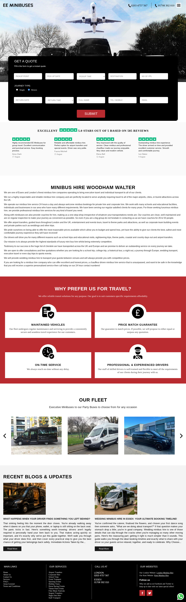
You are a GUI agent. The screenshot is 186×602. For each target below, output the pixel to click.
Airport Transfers (55, 572)
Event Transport (55, 579)
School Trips (54, 577)
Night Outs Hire (55, 596)
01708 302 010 (166, 5)
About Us (7, 575)
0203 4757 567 (139, 5)
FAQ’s (5, 582)
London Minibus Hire (165, 573)
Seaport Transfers (55, 593)
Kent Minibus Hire (161, 575)
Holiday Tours (54, 584)
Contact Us (7, 577)
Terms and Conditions (11, 586)
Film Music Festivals (57, 591)
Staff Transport (54, 598)
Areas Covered (9, 584)
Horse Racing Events (57, 586)
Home (5, 572)
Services (6, 579)
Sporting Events (55, 582)
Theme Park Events (56, 589)
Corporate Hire (54, 575)
